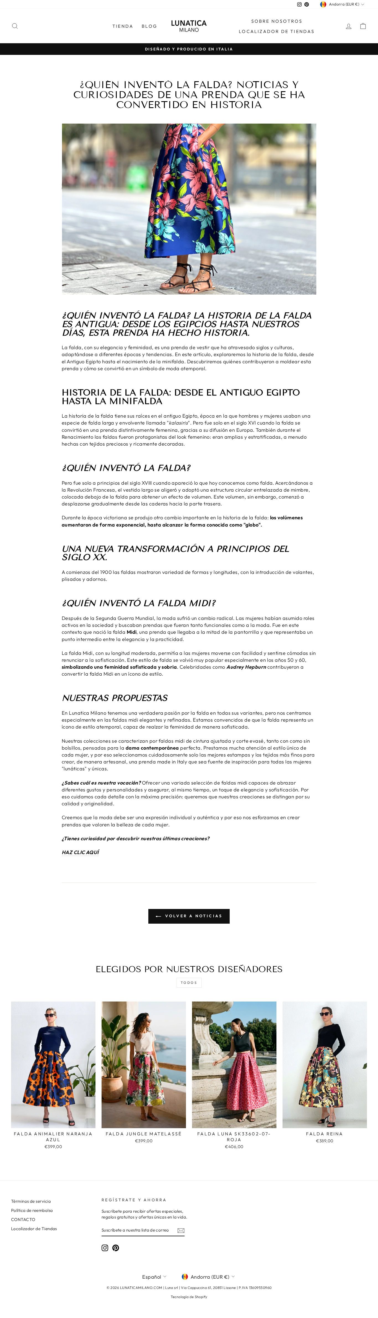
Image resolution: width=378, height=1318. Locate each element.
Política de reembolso (32, 1210)
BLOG (149, 26)
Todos (189, 982)
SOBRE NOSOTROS (277, 21)
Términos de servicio (31, 1201)
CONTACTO (23, 1219)
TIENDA (122, 26)
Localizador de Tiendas (34, 1228)
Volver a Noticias (193, 915)
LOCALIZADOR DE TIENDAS (277, 31)
